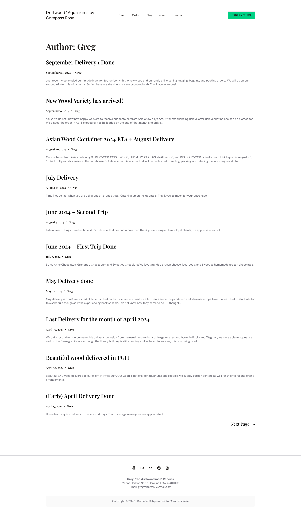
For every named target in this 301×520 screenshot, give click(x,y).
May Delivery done (69, 280)
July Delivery (62, 177)
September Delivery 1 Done (80, 62)
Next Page (243, 423)
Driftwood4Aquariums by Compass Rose (70, 15)
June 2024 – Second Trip (77, 211)
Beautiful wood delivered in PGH (87, 357)
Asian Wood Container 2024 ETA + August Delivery (110, 139)
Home (121, 15)
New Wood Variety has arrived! (84, 100)
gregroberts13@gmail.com (154, 487)
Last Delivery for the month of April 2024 (98, 319)
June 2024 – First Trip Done (81, 246)
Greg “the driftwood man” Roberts (150, 479)
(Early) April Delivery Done (80, 395)
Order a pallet (241, 15)
